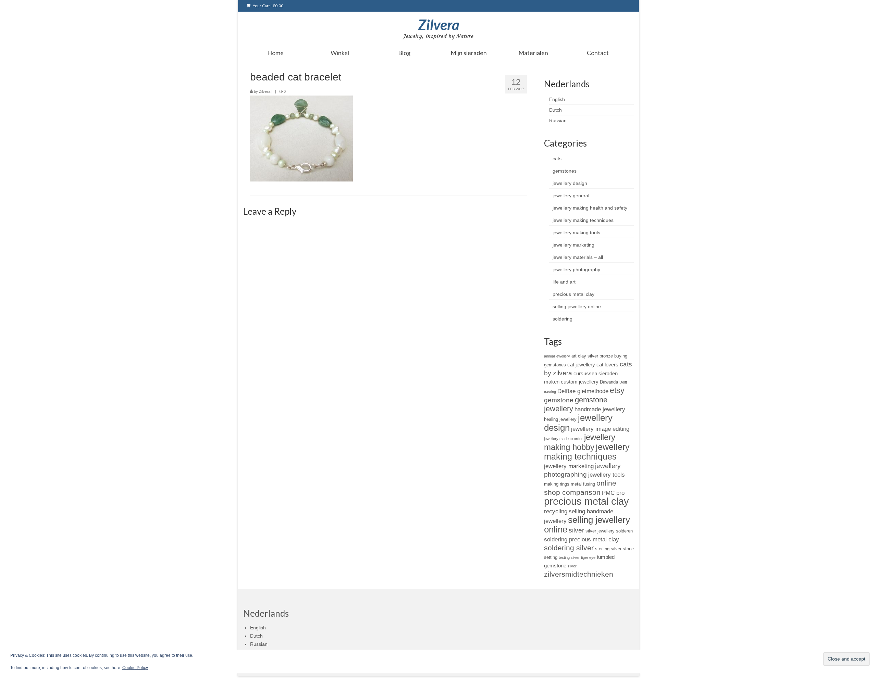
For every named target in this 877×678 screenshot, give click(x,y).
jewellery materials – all (578, 257)
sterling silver (608, 548)
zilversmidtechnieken (578, 574)
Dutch (555, 110)
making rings (556, 484)
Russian (558, 120)
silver (576, 530)
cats (557, 158)
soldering (562, 319)
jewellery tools (606, 474)
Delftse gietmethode (582, 391)
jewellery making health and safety (590, 208)
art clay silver (584, 356)
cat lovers (607, 364)
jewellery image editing (600, 428)
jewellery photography (576, 269)
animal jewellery (557, 356)
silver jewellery (600, 530)
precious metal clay (573, 294)
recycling (555, 511)
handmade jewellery (600, 409)
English (557, 99)
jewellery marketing (573, 245)
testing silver (569, 557)
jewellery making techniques (583, 220)
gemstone (558, 400)
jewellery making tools (576, 232)
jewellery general (571, 195)
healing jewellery (560, 419)
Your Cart (267, 5)
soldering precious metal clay (581, 539)
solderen (624, 530)
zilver (572, 566)
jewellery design (570, 183)
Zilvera (438, 24)
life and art (564, 282)
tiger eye (588, 557)
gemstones (565, 171)
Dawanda (609, 382)
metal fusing (583, 484)
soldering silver (569, 548)
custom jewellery (579, 382)
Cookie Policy (135, 667)
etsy (617, 390)
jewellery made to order (563, 439)
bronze (606, 356)
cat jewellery (581, 364)
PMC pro (613, 492)
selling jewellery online (577, 306)
